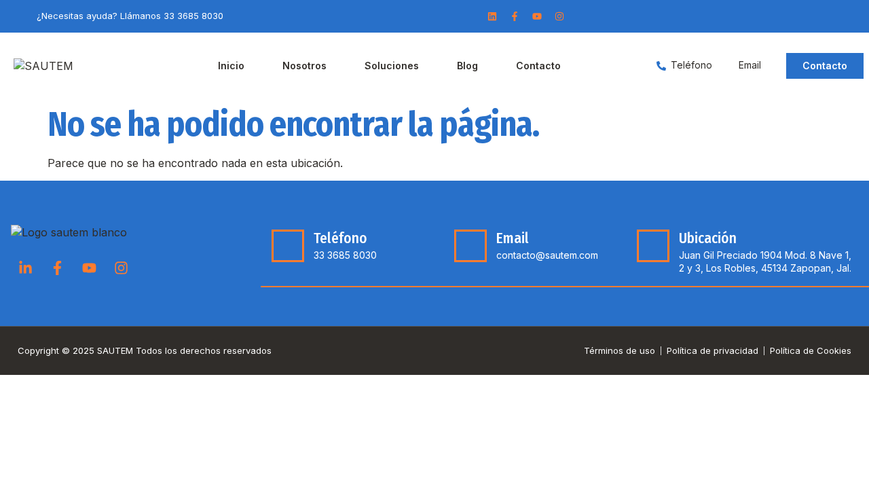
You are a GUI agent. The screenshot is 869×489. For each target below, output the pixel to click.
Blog (467, 65)
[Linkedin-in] (25, 268)
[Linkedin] (492, 16)
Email (512, 238)
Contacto (538, 65)
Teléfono (340, 238)
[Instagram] (559, 16)
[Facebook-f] (514, 16)
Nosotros (304, 65)
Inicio (231, 65)
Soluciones (392, 65)
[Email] (470, 246)
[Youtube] (537, 16)
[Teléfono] (288, 246)
